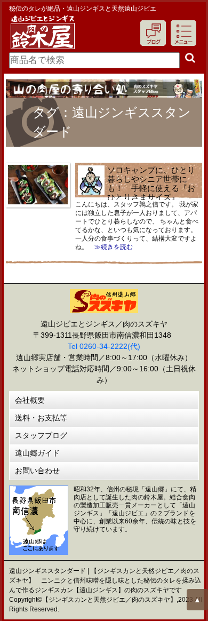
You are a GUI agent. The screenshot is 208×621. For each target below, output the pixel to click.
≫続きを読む (110, 247)
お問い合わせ (37, 470)
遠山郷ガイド (37, 453)
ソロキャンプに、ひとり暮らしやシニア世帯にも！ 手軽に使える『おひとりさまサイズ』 (151, 183)
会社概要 (30, 400)
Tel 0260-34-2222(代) (104, 346)
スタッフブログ (41, 435)
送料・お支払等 (41, 417)
